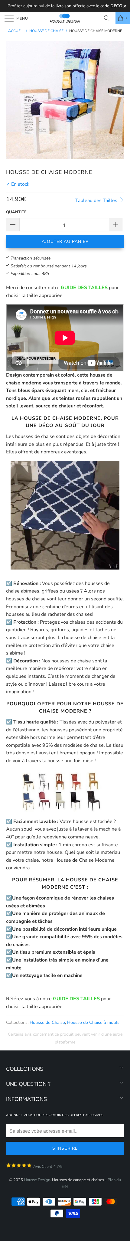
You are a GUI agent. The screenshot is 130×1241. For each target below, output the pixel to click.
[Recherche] (108, 18)
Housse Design (37, 1180)
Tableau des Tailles (97, 200)
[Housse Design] (65, 18)
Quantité (16, 212)
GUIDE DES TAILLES (84, 287)
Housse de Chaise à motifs (93, 1022)
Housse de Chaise (47, 1022)
